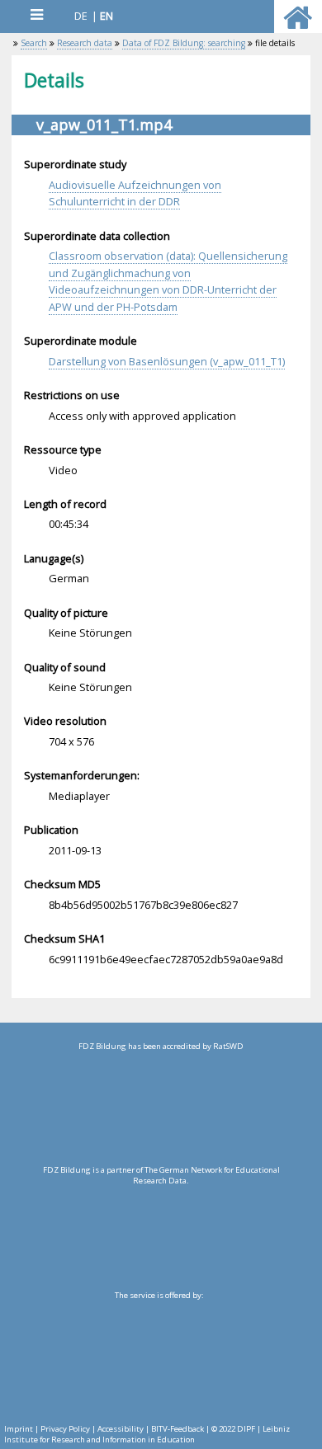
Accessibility (120, 1428)
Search (34, 43)
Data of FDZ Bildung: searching (183, 43)
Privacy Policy (65, 1428)
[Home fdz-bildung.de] (297, 24)
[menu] (36, 14)
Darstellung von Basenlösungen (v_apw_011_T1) (167, 361)
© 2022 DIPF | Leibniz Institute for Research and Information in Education (147, 1434)
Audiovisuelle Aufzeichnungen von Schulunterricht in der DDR (135, 193)
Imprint (18, 1428)
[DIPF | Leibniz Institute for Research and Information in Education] (159, 1357)
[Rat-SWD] (160, 1108)
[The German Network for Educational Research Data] (160, 1232)
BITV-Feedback (177, 1428)
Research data (84, 43)
